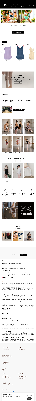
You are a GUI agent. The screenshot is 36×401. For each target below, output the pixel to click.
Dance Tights (13, 4)
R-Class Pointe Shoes (6, 314)
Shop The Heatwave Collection (18, 32)
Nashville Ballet (4, 378)
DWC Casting (3, 385)
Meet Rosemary (4, 350)
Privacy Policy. (18, 396)
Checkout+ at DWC (4, 354)
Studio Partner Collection (21, 350)
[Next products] (34, 51)
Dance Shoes (19, 3)
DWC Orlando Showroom (5, 375)
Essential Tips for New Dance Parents (18, 243)
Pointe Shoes (13, 3)
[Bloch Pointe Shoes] (12, 100)
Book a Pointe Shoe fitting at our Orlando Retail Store (20, 6)
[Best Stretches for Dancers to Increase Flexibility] (29, 236)
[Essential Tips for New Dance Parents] (18, 236)
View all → (32, 39)
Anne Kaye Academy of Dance (6, 383)
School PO (3, 364)
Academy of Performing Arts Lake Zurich (7, 384)
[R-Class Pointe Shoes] (20, 100)
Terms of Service (4, 368)
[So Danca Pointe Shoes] (27, 100)
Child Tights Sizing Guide (5, 363)
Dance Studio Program (21, 349)
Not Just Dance (4, 382)
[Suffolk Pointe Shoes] (5, 100)
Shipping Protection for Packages (6, 355)
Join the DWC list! (4, 389)
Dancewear (19, 4)
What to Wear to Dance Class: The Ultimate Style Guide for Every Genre (7, 243)
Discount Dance (20, 354)
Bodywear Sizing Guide (5, 361)
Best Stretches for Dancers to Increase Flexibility (29, 242)
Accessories (13, 6)
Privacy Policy (3, 369)
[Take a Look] (18, 79)
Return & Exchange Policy (5, 357)
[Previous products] (2, 51)
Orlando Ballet (4, 376)
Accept (17, 398)
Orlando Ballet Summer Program (6, 377)
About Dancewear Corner (5, 349)
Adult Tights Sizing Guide (5, 362)
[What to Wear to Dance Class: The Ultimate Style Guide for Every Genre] (7, 236)
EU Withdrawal (4, 370)
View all (18, 228)
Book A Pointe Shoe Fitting (18, 109)
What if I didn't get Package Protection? (7, 356)
